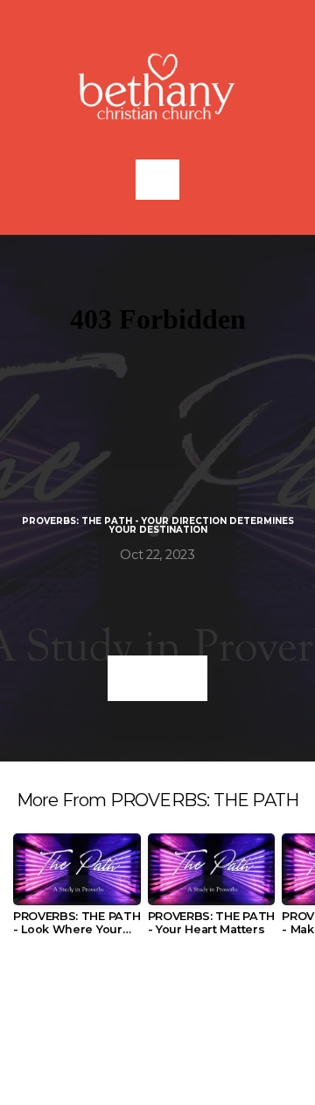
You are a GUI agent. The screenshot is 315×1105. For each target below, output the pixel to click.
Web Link (157, 677)
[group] (77, 891)
